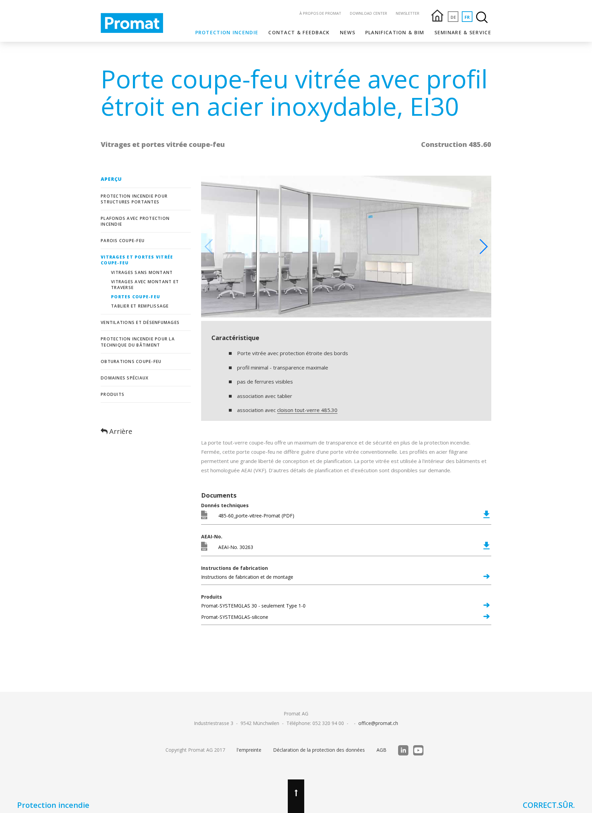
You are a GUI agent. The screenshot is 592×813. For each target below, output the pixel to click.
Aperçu (111, 179)
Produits (112, 394)
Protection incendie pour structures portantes (134, 199)
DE (453, 17)
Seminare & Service (462, 32)
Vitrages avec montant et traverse (145, 284)
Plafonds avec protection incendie (135, 221)
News (347, 32)
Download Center (368, 13)
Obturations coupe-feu (131, 361)
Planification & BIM (394, 32)
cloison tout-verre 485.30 (307, 409)
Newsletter (407, 13)
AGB (381, 750)
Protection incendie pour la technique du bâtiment (138, 342)
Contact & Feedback (299, 32)
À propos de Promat (320, 13)
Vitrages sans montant (142, 272)
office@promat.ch (378, 723)
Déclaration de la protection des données (319, 750)
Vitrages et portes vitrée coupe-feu (137, 260)
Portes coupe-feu (135, 297)
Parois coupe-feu (123, 240)
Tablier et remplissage (140, 306)
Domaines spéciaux (124, 378)
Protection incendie (227, 32)
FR (467, 17)
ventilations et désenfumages (140, 322)
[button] (483, 246)
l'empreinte (249, 750)
